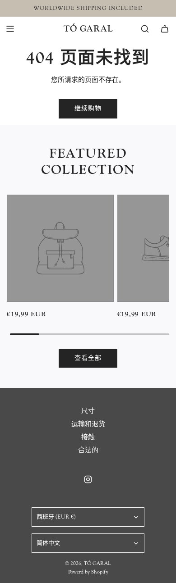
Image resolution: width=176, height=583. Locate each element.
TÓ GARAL (88, 28)
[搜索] (145, 29)
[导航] (10, 29)
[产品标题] (60, 248)
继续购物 (88, 108)
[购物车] (165, 29)
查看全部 (88, 358)
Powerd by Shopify (88, 572)
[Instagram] (88, 479)
